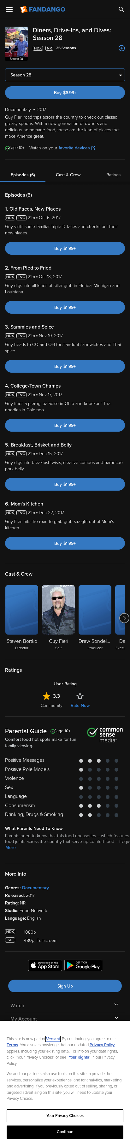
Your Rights (79, 1057)
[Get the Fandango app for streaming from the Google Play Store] (83, 966)
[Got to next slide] (124, 618)
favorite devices (74, 148)
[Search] (121, 9)
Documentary (35, 888)
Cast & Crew (68, 175)
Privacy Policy (102, 1044)
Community (51, 705)
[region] (65, 1081)
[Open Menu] (9, 9)
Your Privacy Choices (65, 1115)
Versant (53, 1038)
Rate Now (80, 705)
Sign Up (65, 986)
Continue (65, 1131)
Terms (12, 1044)
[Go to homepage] (43, 9)
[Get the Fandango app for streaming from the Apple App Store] (45, 966)
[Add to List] (122, 48)
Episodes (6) (23, 175)
